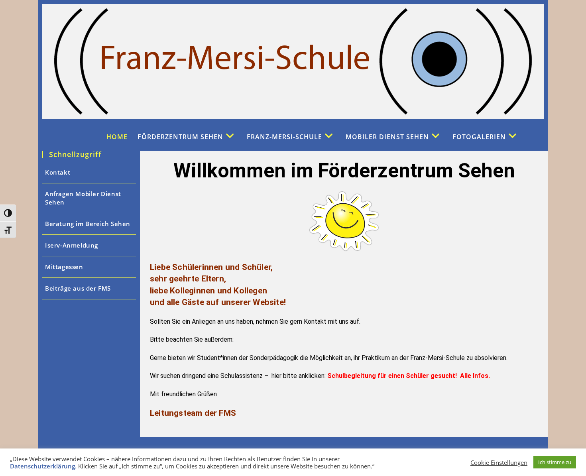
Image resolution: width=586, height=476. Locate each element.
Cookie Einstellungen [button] (498, 462)
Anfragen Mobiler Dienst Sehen (83, 198)
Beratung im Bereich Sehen (87, 224)
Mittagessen (64, 267)
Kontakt (57, 172)
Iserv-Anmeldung (71, 245)
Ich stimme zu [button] (554, 462)
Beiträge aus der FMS (78, 288)
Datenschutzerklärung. (44, 466)
